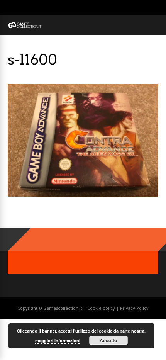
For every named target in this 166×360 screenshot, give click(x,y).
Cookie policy (101, 308)
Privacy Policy (134, 308)
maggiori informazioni (57, 340)
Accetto (108, 340)
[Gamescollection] (25, 27)
